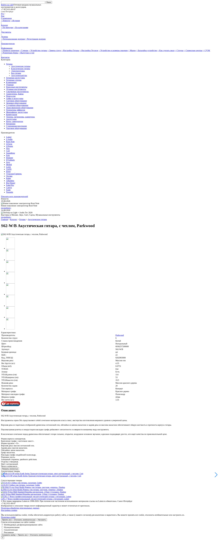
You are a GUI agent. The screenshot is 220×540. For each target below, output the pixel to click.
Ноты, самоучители (14, 121)
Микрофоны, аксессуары (17, 112)
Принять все (7, 520)
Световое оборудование (16, 101)
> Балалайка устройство (146, 50)
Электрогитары (18, 71)
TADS (8, 169)
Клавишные (11, 82)
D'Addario (10, 160)
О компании (6, 18)
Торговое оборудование (16, 128)
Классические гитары (20, 69)
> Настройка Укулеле (89, 50)
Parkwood (119, 335)
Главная (4, 219)
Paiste (8, 178)
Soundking (10, 153)
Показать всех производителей (14, 196)
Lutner (8, 137)
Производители (8, 44)
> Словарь (23, 50)
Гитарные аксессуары (15, 78)
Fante (8, 190)
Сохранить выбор (8, 535)
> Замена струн (54, 50)
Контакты (5, 57)
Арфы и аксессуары (14, 98)
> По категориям (20, 27)
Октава (9, 176)
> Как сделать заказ (166, 50)
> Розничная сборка (9, 53)
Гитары (9, 64)
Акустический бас (19, 75)
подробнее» (6, 208)
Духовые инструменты (16, 89)
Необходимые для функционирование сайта (23, 525)
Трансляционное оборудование (19, 108)
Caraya (9, 187)
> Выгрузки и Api (26, 53)
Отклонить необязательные (24, 520)
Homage (9, 158)
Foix (8, 155)
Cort (8, 151)
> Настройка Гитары (70, 50)
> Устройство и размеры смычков (113, 50)
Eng (2, 16)
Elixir (8, 171)
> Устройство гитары (38, 50)
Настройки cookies (9, 510)
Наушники (10, 124)
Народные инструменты (16, 87)
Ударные (10, 85)
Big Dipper (10, 183)
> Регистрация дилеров (35, 39)
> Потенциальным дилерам (13, 39)
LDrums (9, 146)
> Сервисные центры (193, 50)
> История (15, 21)
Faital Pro (10, 185)
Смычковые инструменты (17, 91)
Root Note (10, 142)
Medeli (9, 164)
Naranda (9, 192)
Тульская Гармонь (14, 174)
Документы (6, 32)
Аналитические (11, 530)
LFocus (9, 144)
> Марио (132, 50)
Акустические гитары (20, 66)
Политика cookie (8, 517)
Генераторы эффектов (15, 110)
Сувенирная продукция (16, 126)
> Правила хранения (10, 50)
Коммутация (11, 114)
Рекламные (9, 532)
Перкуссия (10, 96)
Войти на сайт (7, 5)
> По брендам (7, 27)
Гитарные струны (13, 80)
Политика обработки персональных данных (20, 508)
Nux (8, 148)
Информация (6, 48)
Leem (8, 167)
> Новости (5, 21)
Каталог (4, 25)
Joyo (8, 162)
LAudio (9, 139)
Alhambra (10, 181)
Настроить (42, 520)
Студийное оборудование (17, 105)
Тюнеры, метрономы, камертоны (20, 117)
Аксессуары (11, 119)
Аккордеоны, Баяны (15, 94)
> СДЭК (206, 50)
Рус (2, 14)
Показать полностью (10, 469)
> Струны (179, 50)
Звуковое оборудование (16, 103)
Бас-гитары (16, 73)
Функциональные (12, 527)
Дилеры (4, 37)
